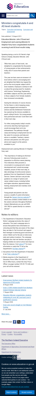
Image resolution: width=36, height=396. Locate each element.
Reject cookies (11, 392)
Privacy (4, 334)
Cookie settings (7, 357)
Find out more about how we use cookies (15, 387)
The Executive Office (8, 344)
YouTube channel (18, 249)
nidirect (22, 244)
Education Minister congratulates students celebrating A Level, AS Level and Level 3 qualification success (17, 297)
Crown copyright (7, 332)
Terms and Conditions (20, 332)
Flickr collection (13, 254)
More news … (6, 314)
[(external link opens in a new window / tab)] (14, 322)
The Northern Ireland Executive (15, 340)
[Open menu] (3, 15)
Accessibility (18, 334)
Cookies (10, 334)
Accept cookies (27, 392)
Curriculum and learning (14, 29)
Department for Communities (11, 352)
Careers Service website (21, 197)
